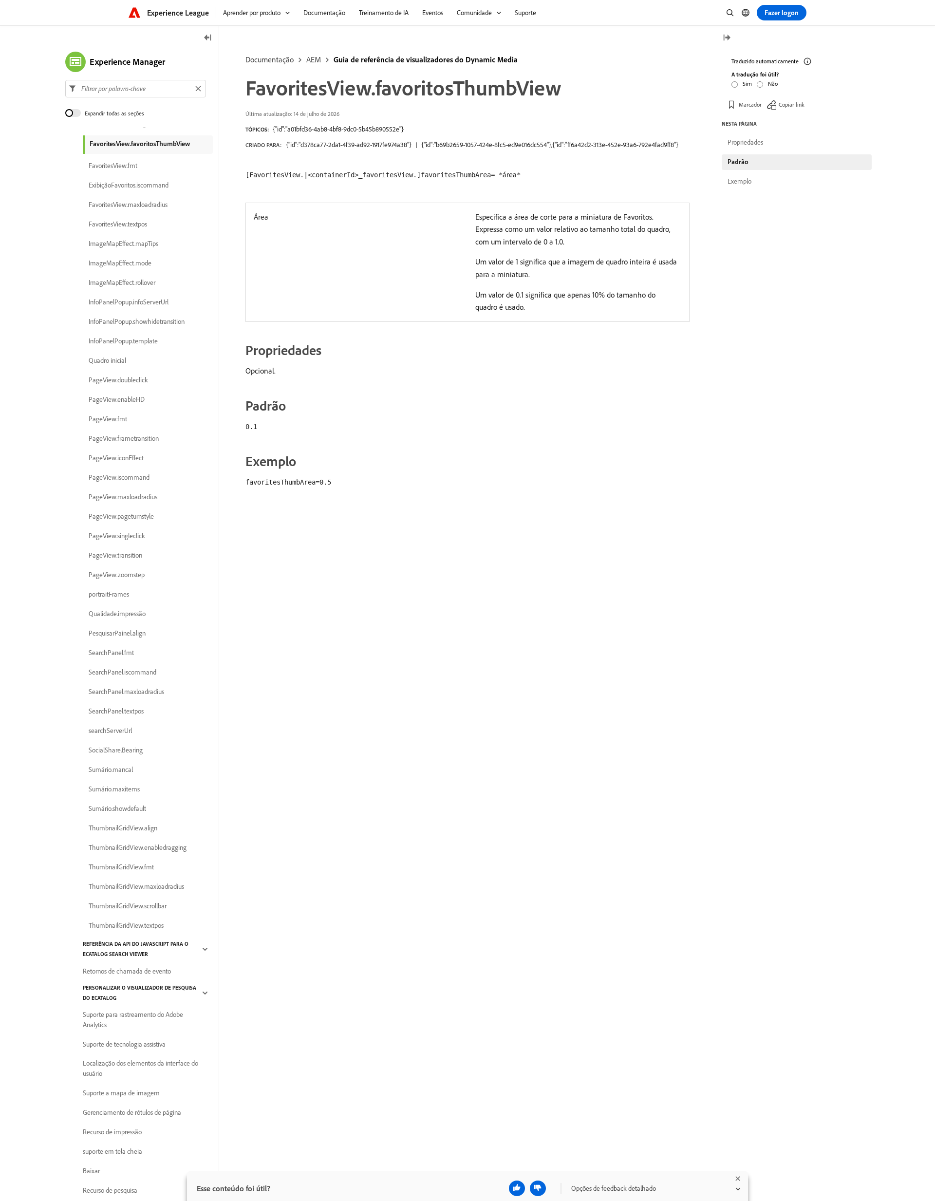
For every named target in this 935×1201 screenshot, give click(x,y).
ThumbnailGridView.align (123, 828)
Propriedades (745, 142)
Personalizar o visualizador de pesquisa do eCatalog (139, 992)
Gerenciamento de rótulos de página (132, 1112)
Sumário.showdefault (117, 808)
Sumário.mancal (111, 769)
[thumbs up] (517, 1188)
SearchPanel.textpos (116, 711)
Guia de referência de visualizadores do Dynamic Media (426, 59)
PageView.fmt (108, 418)
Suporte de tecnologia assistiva (124, 1044)
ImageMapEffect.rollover (122, 282)
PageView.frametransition (124, 438)
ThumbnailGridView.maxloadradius (136, 886)
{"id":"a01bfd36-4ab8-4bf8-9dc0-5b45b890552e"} (338, 129)
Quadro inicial (107, 360)
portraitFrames (109, 594)
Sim (747, 83)
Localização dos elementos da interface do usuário (140, 1068)
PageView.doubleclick (118, 379)
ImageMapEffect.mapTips (123, 243)
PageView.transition (115, 555)
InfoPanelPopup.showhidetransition (137, 321)
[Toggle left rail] (208, 38)
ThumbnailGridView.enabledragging (138, 847)
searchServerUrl (110, 730)
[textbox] (135, 88)
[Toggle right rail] (726, 38)
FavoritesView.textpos (118, 224)
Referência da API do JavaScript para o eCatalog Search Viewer (135, 948)
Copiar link (791, 104)
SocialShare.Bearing (116, 750)
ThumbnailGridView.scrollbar (128, 905)
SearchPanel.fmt (111, 652)
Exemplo (739, 181)
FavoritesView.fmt (113, 165)
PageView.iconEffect (116, 457)
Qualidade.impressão (117, 613)
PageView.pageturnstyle (121, 516)
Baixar (91, 1170)
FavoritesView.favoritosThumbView (140, 143)
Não (773, 83)
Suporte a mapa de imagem (121, 1092)
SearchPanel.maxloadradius (126, 691)
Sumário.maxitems (114, 789)
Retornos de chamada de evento (127, 971)
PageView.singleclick (117, 535)
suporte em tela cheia (112, 1151)
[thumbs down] (538, 1188)
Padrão (738, 161)
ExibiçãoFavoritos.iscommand (128, 185)
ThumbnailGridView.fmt (121, 867)
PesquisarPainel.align (117, 633)
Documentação (269, 59)
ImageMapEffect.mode (120, 263)
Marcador (750, 104)
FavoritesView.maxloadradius (128, 204)
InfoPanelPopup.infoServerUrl (128, 302)
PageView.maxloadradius (123, 496)
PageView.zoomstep (117, 574)
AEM (313, 59)
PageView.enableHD (117, 399)
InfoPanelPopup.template (123, 341)
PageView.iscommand (119, 477)
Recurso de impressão (112, 1131)
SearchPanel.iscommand (122, 672)
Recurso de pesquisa (110, 1190)
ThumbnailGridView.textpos (126, 925)
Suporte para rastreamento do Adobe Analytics (133, 1019)
